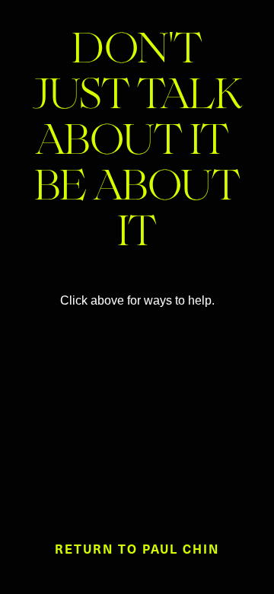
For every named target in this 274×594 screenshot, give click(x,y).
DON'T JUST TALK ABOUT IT (137, 99)
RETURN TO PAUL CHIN (137, 548)
